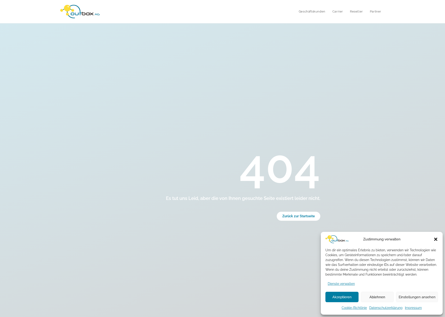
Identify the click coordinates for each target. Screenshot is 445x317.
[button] (435, 239)
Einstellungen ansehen (417, 297)
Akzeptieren (342, 297)
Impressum (413, 308)
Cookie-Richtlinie (354, 308)
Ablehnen (377, 297)
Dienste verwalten (341, 284)
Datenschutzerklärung (386, 308)
